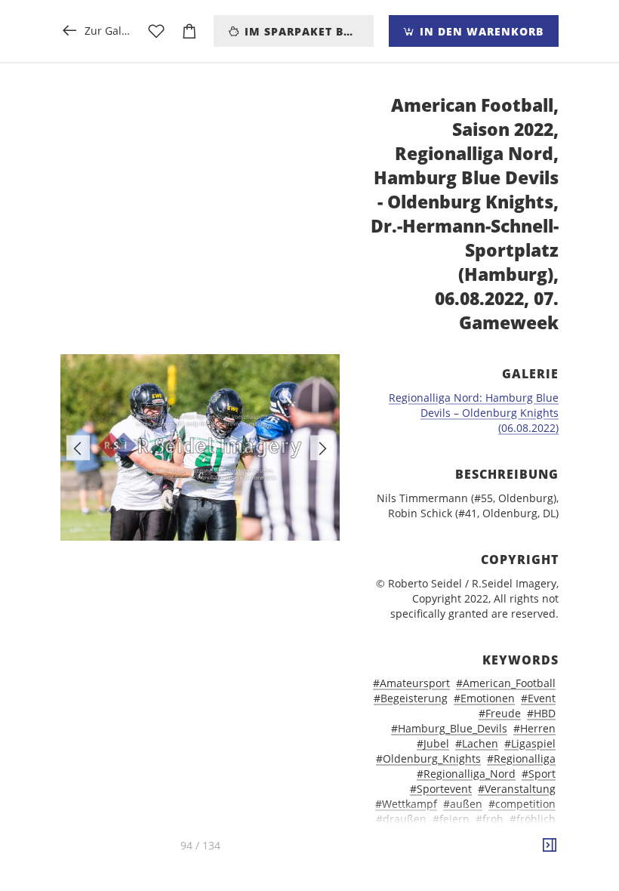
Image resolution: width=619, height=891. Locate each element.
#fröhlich (533, 819)
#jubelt (431, 849)
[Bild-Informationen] (549, 846)
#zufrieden (506, 864)
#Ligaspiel (530, 743)
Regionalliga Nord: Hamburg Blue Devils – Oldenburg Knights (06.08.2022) (474, 412)
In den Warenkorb (480, 31)
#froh (490, 819)
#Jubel (433, 743)
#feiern (451, 819)
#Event (538, 698)
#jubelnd (533, 834)
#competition (522, 804)
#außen (462, 804)
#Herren (534, 728)
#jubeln (484, 834)
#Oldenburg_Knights (428, 758)
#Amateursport (411, 683)
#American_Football (506, 683)
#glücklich (432, 834)
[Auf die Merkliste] (156, 31)
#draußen (401, 819)
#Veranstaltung (517, 789)
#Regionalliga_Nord (466, 773)
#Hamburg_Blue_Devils (449, 728)
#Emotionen (484, 698)
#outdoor (532, 849)
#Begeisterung (411, 698)
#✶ (548, 864)
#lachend (479, 849)
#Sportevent (441, 789)
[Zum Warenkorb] (189, 31)
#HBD (541, 713)
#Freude (500, 713)
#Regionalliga (521, 758)
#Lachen (476, 743)
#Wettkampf (406, 804)
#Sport (539, 773)
